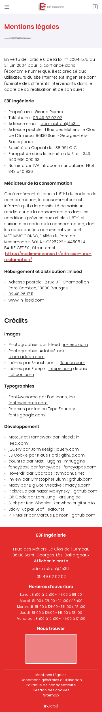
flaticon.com (72, 362)
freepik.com (60, 368)
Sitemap (51, 695)
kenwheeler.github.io (74, 503)
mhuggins (74, 461)
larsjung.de (69, 497)
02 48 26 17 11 (20, 294)
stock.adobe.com (26, 357)
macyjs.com (77, 485)
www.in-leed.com (26, 300)
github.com (73, 455)
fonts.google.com (26, 415)
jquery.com (67, 449)
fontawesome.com (28, 403)
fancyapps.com (80, 467)
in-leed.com (75, 344)
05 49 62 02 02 (47, 118)
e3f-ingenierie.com (77, 77)
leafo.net (55, 509)
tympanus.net (70, 473)
